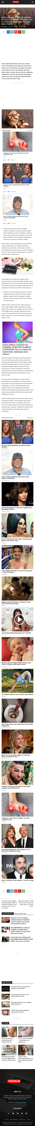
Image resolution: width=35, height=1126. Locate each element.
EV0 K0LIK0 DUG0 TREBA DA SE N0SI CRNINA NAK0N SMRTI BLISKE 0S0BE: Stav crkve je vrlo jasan (22, 939)
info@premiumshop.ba (21, 1102)
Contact (28, 1119)
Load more (17, 1018)
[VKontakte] (22, 1113)
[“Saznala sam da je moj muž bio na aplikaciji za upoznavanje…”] (6, 989)
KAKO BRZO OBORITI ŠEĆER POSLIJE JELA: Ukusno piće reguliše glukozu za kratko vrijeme (25, 903)
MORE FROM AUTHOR (20, 913)
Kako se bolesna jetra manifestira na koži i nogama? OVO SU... (7, 1040)
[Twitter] (13, 1113)
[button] (32, 2)
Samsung (5, 26)
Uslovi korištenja (14, 1119)
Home (2, 6)
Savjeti (6, 6)
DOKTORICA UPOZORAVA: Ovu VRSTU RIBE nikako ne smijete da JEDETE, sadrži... (9, 1058)
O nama (6, 1119)
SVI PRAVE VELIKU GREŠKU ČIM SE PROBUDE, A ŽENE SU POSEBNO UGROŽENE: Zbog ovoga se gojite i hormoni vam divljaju (9, 904)
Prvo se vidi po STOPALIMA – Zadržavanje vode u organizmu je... (25, 1040)
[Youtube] (26, 1113)
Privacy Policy (22, 1119)
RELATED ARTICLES (8, 913)
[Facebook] (8, 1113)
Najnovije (4, 922)
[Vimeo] (17, 1113)
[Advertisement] (17, 49)
